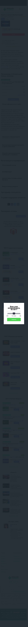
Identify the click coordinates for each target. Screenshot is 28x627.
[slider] (14, 313)
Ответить (14, 319)
